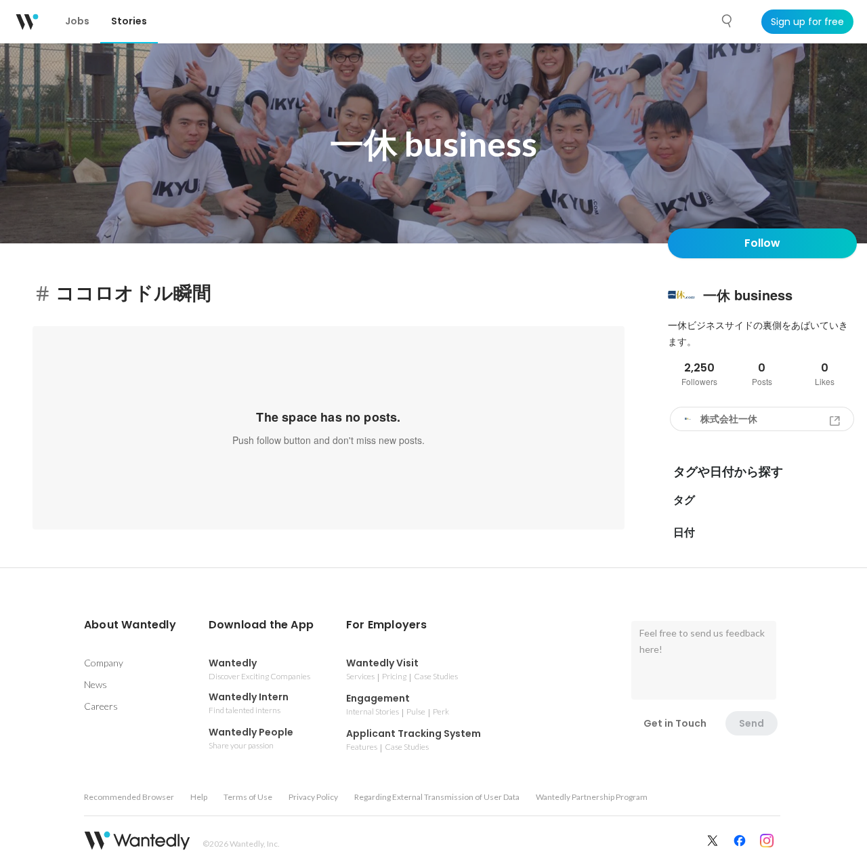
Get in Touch (674, 723)
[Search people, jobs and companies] (727, 21)
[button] (130, 625)
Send (751, 723)
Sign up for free (807, 21)
